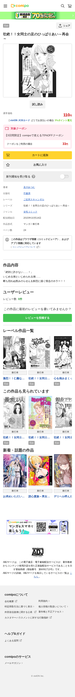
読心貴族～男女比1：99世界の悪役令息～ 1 (40, 496)
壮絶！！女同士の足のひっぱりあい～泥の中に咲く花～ (39, 437)
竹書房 (26, 193)
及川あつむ (29, 187)
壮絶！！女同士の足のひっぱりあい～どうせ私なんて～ (39, 378)
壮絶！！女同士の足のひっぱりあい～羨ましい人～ (14, 437)
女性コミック (30, 211)
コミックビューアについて (23, 247)
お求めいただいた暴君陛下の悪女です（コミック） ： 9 (14, 496)
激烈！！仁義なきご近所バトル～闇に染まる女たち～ (14, 378)
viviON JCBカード (20, 120)
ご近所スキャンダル (33, 199)
